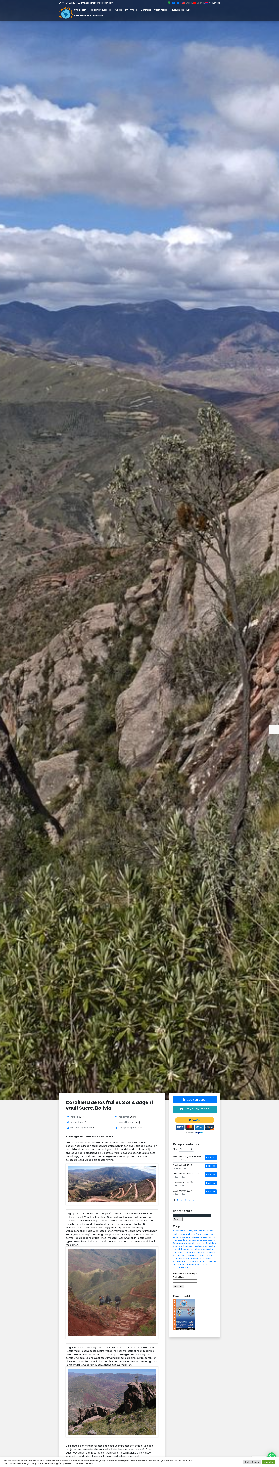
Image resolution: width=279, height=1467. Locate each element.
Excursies (146, 9)
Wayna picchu (201, 1264)
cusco (206, 1237)
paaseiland (178, 1252)
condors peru (196, 1237)
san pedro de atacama (197, 1255)
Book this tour (196, 1100)
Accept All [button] (269, 1462)
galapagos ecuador (206, 1240)
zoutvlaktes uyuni (180, 1267)
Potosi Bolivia (189, 1252)
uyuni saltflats (188, 1264)
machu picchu (194, 1246)
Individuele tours (181, 9)
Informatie (131, 9)
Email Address (178, 1277)
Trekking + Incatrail (100, 9)
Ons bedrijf (80, 9)
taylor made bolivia (202, 1261)
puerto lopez (201, 1252)
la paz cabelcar (180, 1246)
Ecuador (181, 1240)
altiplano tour (179, 1231)
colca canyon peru (181, 1237)
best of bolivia (182, 1234)
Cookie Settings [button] (251, 1462)
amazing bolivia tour (194, 1231)
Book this (210, 1157)
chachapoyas (206, 1234)
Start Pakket (161, 9)
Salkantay (212, 1252)
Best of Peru (194, 1234)
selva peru (206, 1258)
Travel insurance (196, 1109)
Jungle (118, 9)
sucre (175, 1261)
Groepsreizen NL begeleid (88, 15)
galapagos (191, 1240)
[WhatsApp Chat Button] (271, 1456)
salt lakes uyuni (180, 1255)
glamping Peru (198, 1243)
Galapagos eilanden (182, 1243)
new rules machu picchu (202, 1249)
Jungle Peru (211, 1243)
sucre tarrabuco (185, 1261)
